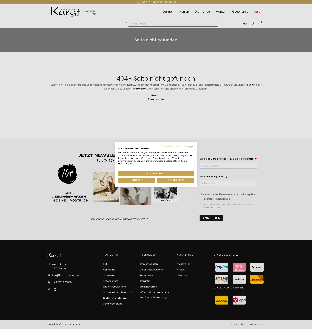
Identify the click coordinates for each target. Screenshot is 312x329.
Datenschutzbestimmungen (178, 146)
